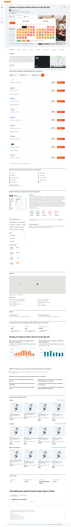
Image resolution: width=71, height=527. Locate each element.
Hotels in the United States (30, 524)
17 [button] (28, 32)
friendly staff (21, 229)
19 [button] (33, 32)
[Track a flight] (1, 15)
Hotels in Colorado (38, 524)
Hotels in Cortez (31, 501)
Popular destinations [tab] (23, 495)
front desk (24, 224)
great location (18, 224)
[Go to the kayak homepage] (7, 1)
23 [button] (25, 35)
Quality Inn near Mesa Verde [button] (57, 414)
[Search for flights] (1, 5)
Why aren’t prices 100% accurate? (16, 518)
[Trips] (1, 18)
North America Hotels (21, 524)
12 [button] (33, 29)
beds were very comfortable (14, 227)
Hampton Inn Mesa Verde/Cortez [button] (30, 413)
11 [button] (37, 32)
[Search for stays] (1, 7)
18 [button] (37, 35)
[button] (2, 1)
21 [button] (20, 35)
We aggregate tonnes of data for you (17, 516)
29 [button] (23, 37)
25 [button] (31, 35)
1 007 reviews (16, 10)
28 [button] (20, 37)
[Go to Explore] (1, 13)
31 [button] (53, 37)
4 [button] (37, 29)
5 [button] (33, 27)
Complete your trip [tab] (14, 495)
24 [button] (28, 35)
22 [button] (23, 35)
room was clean (12, 224)
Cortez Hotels (44, 524)
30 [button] (25, 37)
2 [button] (25, 27)
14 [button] (20, 32)
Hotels (15, 524)
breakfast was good (21, 222)
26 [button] (33, 35)
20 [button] (17, 35)
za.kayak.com (11, 524)
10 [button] (28, 29)
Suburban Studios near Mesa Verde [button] (30, 438)
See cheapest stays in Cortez (60, 423)
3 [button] (28, 27)
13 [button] (17, 32)
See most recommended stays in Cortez (58, 447)
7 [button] (20, 29)
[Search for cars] (1, 10)
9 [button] (25, 29)
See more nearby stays (61, 400)
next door (22, 227)
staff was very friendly (13, 222)
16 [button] (25, 32)
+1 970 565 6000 (12, 13)
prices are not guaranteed (31, 511)
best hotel (11, 229)
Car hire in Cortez (15, 501)
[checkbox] (14, 248)
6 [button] (17, 29)
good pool (16, 229)
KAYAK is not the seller (14, 514)
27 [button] (17, 37)
